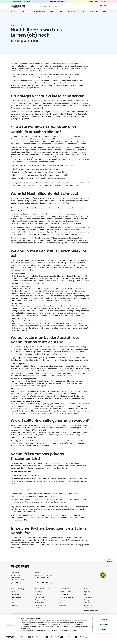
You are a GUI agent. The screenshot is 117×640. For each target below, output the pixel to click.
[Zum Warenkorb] (101, 6)
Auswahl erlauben (104, 624)
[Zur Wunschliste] (97, 6)
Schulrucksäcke (39, 11)
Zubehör (61, 11)
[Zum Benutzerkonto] (105, 6)
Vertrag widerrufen (90, 600)
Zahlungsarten (64, 594)
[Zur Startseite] (25, 6)
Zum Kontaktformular (44, 582)
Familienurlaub (40, 597)
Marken (13, 11)
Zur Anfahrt (16, 582)
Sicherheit (62, 605)
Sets (51, 11)
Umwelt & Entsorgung (91, 611)
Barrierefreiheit (88, 608)
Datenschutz (88, 605)
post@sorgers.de (45, 577)
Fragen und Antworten (66, 597)
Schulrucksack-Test (41, 608)
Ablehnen (103, 629)
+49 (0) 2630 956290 (46, 575)
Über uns (38, 594)
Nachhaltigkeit (40, 602)
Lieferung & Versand (65, 592)
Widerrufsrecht (88, 597)
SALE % (83, 11)
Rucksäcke (72, 11)
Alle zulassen (103, 619)
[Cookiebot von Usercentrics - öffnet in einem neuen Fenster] (10, 637)
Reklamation (63, 600)
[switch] (46, 637)
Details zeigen (84, 637)
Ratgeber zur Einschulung (43, 600)
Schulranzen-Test (41, 605)
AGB (85, 594)
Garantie (87, 602)
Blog (104, 11)
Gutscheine (94, 11)
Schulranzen (25, 11)
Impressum (87, 592)
